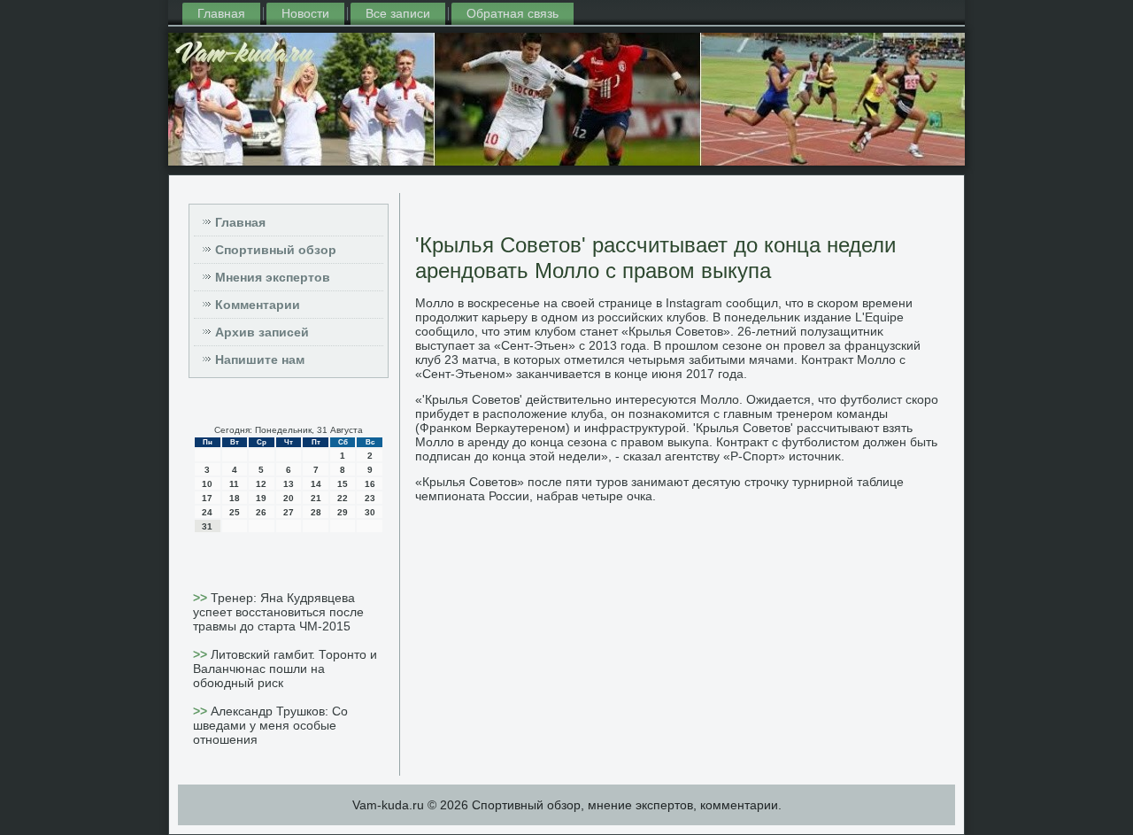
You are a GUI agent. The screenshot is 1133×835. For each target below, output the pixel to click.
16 (370, 484)
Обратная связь (512, 13)
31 (207, 526)
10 (207, 484)
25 (234, 512)
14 (316, 484)
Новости (305, 13)
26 (261, 512)
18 (234, 498)
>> (202, 598)
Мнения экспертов (272, 277)
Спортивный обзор (275, 250)
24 (207, 512)
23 (370, 498)
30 (370, 512)
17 (207, 498)
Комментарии (257, 305)
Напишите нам (259, 359)
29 (342, 512)
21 (316, 498)
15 (342, 484)
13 (288, 484)
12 (261, 484)
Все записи (398, 13)
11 (234, 484)
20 (288, 498)
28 (316, 512)
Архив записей (262, 332)
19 (261, 498)
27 (288, 512)
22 (342, 498)
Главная (221, 13)
